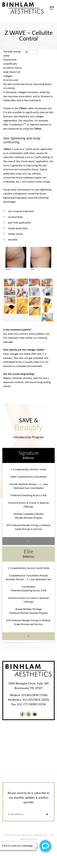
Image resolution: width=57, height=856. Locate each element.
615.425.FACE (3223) (36, 699)
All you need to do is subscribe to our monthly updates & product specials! (28, 798)
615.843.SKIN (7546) (34, 695)
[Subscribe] (47, 814)
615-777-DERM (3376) (31, 704)
